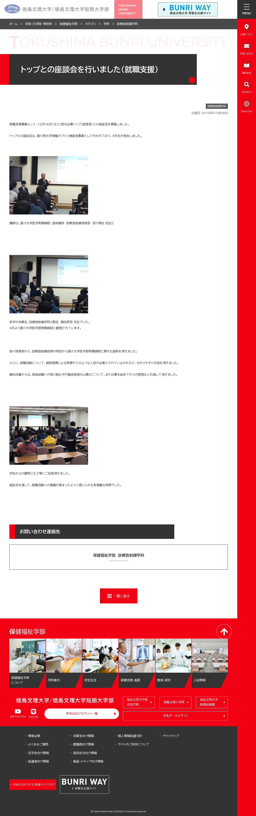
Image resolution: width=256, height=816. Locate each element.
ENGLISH (246, 111)
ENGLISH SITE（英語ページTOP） (34, 784)
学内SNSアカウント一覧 (82, 713)
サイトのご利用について (134, 744)
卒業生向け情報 (83, 735)
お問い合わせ (246, 53)
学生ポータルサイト (175, 715)
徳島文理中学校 (137, 702)
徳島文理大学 (209, 702)
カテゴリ (90, 23)
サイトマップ (171, 735)
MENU (246, 13)
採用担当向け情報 (85, 752)
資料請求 (246, 73)
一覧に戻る (121, 596)
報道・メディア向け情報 (88, 761)
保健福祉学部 (69, 23)
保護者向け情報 (38, 761)
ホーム (13, 23)
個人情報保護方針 (130, 735)
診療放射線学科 (127, 23)
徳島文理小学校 (173, 702)
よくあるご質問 (38, 744)
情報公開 (34, 735)
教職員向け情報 (83, 744)
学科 (106, 23)
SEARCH (247, 92)
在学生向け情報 (38, 752)
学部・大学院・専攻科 (38, 23)
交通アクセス (246, 34)
